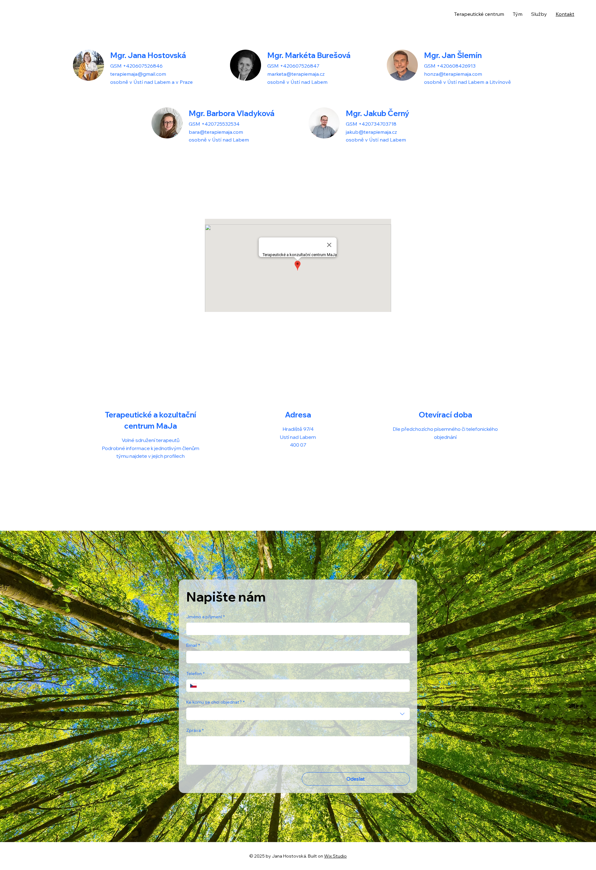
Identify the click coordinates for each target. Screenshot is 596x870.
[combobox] (298, 714)
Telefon (195, 673)
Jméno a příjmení (205, 617)
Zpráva (195, 730)
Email (193, 645)
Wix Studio (335, 856)
